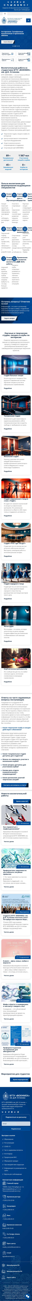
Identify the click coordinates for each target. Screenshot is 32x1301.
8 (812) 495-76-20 (8, 1228)
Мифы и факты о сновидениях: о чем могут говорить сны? (15, 1005)
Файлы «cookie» (19, 1290)
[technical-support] (4, 5)
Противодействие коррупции (14, 1165)
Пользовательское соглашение (13, 1287)
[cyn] (16, 564)
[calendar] (18, 5)
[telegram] (14, 2)
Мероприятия (24, 912)
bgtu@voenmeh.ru (9, 1256)
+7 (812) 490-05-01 (8, 1238)
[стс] (16, 396)
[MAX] (24, 2)
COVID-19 (7, 1146)
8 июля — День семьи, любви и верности (16, 962)
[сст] (16, 479)
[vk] (8, 2)
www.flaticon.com (23, 1298)
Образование (8, 1139)
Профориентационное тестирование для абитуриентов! (12, 1049)
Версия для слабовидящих (22, 10)
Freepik (11, 1298)
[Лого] (12, 17)
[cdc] (16, 437)
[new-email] (11, 4)
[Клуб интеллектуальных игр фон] (16, 649)
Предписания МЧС (10, 1157)
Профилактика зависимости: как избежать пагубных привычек (15, 872)
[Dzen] (17, 2)
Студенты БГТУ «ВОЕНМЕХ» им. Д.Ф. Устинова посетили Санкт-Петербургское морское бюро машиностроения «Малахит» (15, 918)
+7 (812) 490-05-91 (8, 1210)
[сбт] (16, 356)
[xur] (16, 524)
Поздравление (24, 957)
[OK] (11, 2)
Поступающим (9, 1143)
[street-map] (21, 5)
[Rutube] (20, 2)
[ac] (16, 607)
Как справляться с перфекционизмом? (11, 828)
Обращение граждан (11, 1161)
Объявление (25, 823)
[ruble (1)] (27, 5)
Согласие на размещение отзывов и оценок (17, 1291)
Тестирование (24, 1044)
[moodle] (8, 4)
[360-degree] (24, 4)
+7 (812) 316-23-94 (8, 1200)
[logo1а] (16, 1092)
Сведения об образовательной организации (15, 8)
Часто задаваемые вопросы (13, 1150)
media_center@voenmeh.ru (11, 1247)
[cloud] (15, 4)
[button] (15, 728)
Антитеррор (8, 1154)
